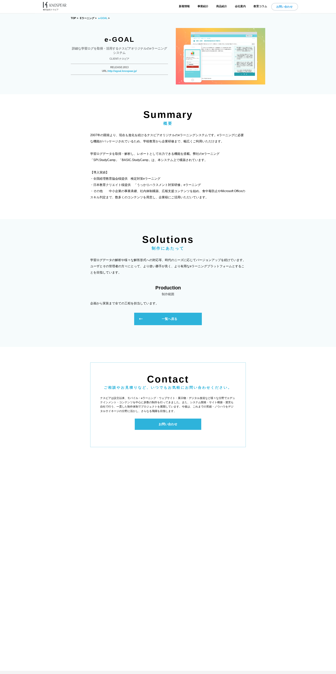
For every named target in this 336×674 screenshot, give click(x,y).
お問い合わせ (284, 6)
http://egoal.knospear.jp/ (122, 71)
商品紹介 (221, 6)
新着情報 (184, 6)
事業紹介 (203, 6)
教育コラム (260, 6)
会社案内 (240, 6)
